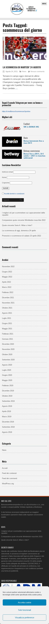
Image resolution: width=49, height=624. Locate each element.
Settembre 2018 (8, 427)
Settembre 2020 (8, 360)
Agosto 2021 (7, 313)
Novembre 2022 (8, 266)
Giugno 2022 (7, 272)
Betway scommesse (32, 151)
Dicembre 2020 (8, 344)
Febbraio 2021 (7, 334)
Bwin (26, 138)
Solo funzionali (24, 610)
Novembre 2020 (8, 349)
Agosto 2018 (7, 432)
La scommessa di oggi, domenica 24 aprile (19, 231)
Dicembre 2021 (8, 298)
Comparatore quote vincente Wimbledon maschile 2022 (23, 220)
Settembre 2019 (8, 401)
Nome (4, 177)
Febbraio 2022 (7, 292)
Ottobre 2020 (7, 354)
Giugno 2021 (7, 323)
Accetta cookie (24, 602)
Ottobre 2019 (7, 396)
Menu (44, 3)
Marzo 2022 (6, 287)
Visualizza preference (24, 617)
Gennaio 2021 (7, 339)
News (24, 71)
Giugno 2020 (7, 375)
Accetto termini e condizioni (14, 194)
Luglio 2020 (6, 370)
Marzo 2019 (6, 417)
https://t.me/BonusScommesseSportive (16, 111)
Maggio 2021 (7, 329)
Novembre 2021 (8, 303)
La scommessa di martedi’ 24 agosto (22, 67)
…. (16, 88)
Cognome (5, 183)
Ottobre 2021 (7, 308)
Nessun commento (38, 71)
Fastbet (27, 124)
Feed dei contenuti (9, 473)
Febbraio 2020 (7, 385)
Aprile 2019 (6, 411)
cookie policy (37, 595)
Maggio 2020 (7, 380)
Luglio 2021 (6, 318)
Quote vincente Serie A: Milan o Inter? (17, 225)
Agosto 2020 (7, 365)
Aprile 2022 (6, 282)
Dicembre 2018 (8, 422)
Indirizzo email (7, 172)
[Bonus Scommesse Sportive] (24, 14)
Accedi (4, 468)
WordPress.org (8, 484)
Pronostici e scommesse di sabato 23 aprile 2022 (21, 236)
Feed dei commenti (9, 478)
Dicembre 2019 (8, 391)
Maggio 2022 (7, 277)
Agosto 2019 (7, 406)
